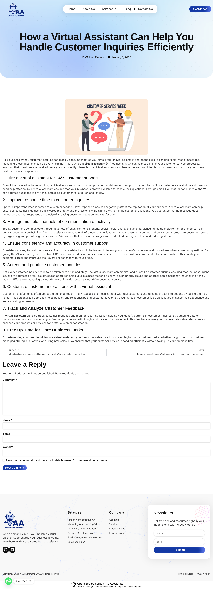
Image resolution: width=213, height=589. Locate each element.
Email (7, 433)
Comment (10, 379)
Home (71, 9)
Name (7, 420)
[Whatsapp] (8, 581)
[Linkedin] (12, 550)
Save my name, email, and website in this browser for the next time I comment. (58, 460)
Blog (128, 9)
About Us (88, 9)
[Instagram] (6, 550)
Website (8, 447)
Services (107, 9)
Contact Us (145, 9)
